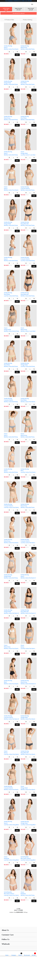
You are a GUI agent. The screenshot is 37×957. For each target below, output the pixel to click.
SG (5, 53)
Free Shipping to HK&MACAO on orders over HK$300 (18, 1)
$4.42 (7, 53)
